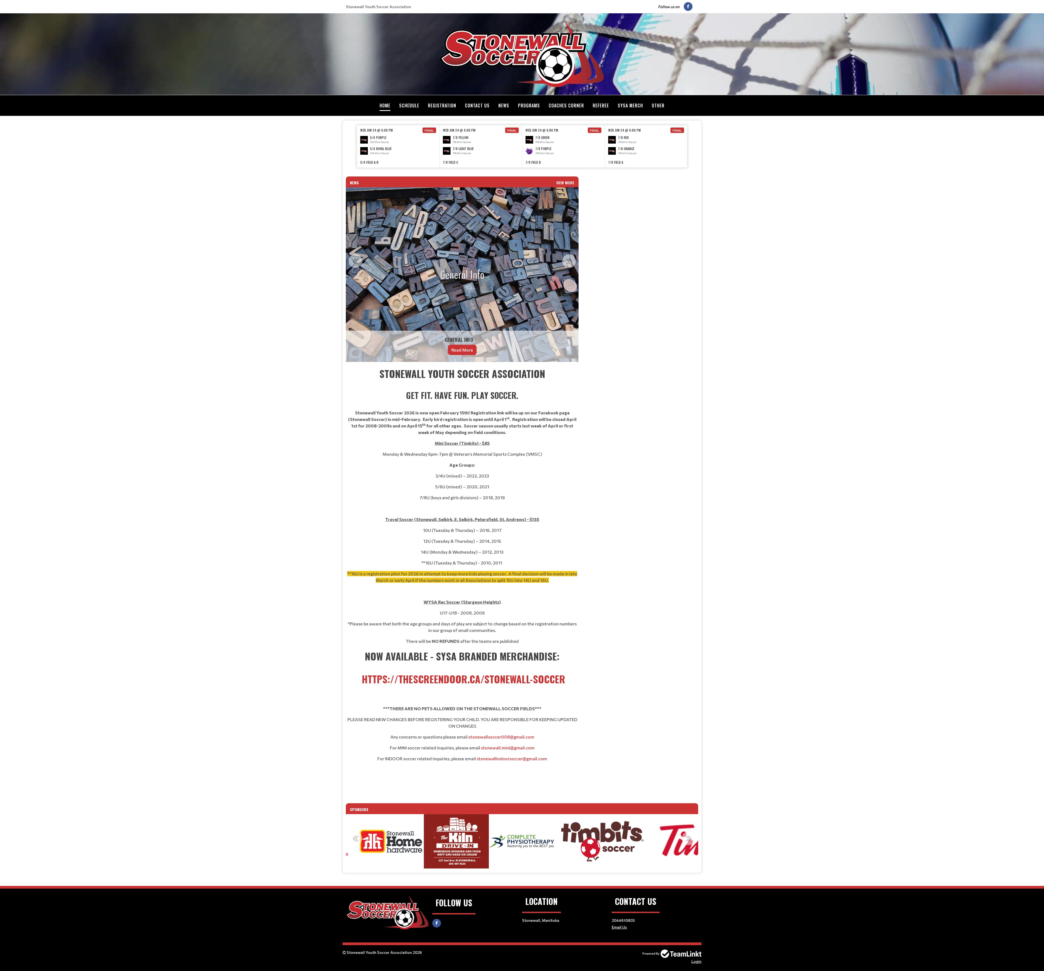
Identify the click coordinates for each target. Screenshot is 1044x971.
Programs (529, 105)
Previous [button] (355, 261)
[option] (398, 146)
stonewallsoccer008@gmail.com (501, 736)
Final (429, 130)
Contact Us (477, 105)
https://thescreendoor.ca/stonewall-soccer (463, 679)
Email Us (619, 927)
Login (696, 961)
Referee (601, 105)
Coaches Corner (566, 105)
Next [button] (569, 261)
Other (658, 105)
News (503, 105)
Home (385, 105)
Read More (462, 349)
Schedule (409, 105)
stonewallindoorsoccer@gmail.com (512, 758)
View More (565, 182)
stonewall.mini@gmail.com (508, 747)
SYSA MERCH (630, 105)
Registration (442, 105)
